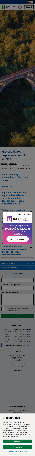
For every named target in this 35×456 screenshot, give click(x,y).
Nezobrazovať (23, 214)
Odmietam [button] (17, 447)
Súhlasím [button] (17, 441)
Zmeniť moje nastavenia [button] (17, 451)
